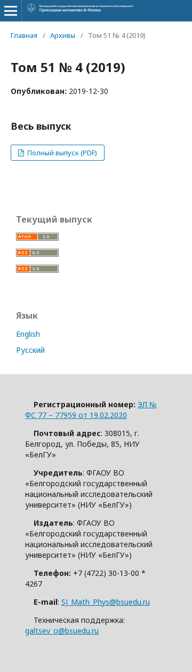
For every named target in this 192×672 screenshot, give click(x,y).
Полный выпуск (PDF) (61, 152)
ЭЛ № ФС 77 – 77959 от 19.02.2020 (91, 409)
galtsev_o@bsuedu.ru (62, 631)
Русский (30, 350)
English (28, 334)
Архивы (62, 35)
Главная (24, 35)
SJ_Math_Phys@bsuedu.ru (105, 602)
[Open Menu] (10, 10)
